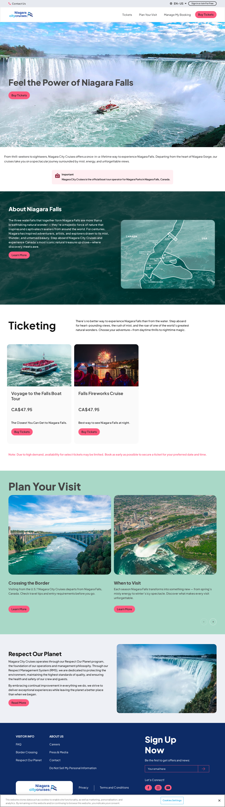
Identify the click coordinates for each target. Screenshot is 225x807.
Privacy (83, 787)
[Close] (219, 800)
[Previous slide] (203, 621)
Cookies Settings (172, 800)
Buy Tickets (206, 14)
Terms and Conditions (114, 787)
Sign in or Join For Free (202, 3)
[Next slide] (213, 621)
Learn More (19, 255)
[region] (112, 801)
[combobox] (178, 3)
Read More (18, 702)
